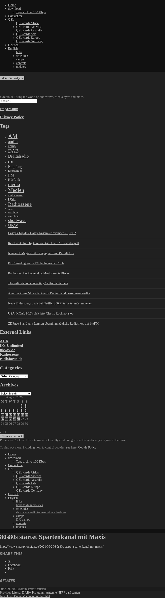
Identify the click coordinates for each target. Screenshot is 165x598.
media (14, 184)
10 (2, 414)
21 (18, 419)
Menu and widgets (12, 78)
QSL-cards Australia (29, 30)
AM (13, 136)
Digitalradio (18, 156)
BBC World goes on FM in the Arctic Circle (36, 263)
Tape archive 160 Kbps (31, 12)
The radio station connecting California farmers (38, 283)
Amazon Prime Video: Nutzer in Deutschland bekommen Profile (49, 293)
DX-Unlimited (11, 345)
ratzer (10, 209)
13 (14, 414)
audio (13, 141)
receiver (13, 212)
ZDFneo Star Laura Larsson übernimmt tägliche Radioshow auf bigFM (53, 323)
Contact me (15, 16)
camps (20, 59)
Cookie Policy (87, 447)
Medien (16, 190)
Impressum (9, 109)
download (14, 8)
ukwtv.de (7, 350)
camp (12, 146)
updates (21, 66)
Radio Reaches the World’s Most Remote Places (38, 273)
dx (10, 161)
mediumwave (15, 195)
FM (11, 175)
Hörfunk (14, 180)
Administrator (26, 589)
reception (13, 216)
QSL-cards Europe (28, 37)
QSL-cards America (28, 26)
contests (21, 63)
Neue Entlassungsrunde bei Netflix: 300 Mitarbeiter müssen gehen (50, 303)
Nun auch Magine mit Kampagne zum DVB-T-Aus (41, 253)
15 (22, 414)
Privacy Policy (12, 117)
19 (10, 419)
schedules (22, 55)
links (19, 52)
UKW (13, 225)
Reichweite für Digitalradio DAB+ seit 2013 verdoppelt (43, 243)
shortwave (17, 220)
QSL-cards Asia (26, 34)
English (13, 48)
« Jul (3, 432)
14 (18, 414)
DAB (13, 151)
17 (2, 419)
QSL (11, 19)
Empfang (15, 166)
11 (6, 414)
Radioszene (20, 204)
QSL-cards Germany (29, 41)
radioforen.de (11, 359)
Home (12, 5)
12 (10, 414)
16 (26, 414)
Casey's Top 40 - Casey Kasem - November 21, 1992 (42, 233)
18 (6, 419)
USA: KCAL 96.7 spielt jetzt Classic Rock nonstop (40, 313)
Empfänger (15, 170)
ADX (4, 341)
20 (14, 419)
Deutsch (13, 45)
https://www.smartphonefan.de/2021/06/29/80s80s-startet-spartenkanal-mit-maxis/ (51, 546)
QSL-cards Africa (27, 23)
